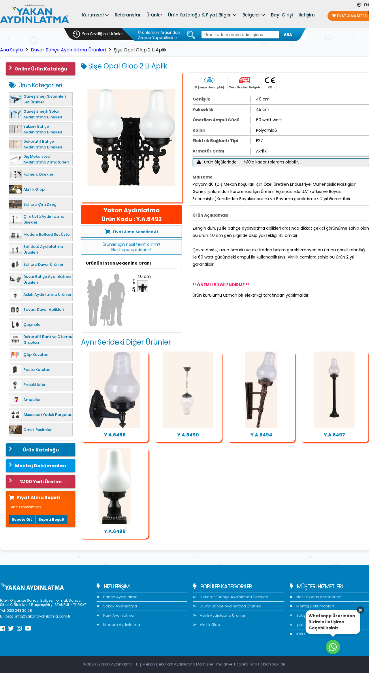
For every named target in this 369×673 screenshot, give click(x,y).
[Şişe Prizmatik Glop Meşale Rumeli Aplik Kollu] (261, 390)
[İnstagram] (19, 628)
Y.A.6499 (115, 531)
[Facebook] (2, 628)
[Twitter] (11, 628)
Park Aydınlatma (118, 615)
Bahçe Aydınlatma (120, 597)
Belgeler (251, 15)
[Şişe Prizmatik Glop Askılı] (188, 390)
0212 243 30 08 (19, 610)
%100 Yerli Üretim (41, 481)
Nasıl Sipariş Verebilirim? (318, 597)
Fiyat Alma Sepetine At (135, 232)
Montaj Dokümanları (40, 465)
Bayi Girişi (282, 15)
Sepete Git (22, 519)
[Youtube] (28, 628)
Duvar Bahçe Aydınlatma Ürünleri (68, 50)
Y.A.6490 (188, 435)
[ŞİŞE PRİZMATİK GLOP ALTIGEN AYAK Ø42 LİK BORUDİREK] (334, 390)
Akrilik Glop (209, 624)
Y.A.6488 (115, 435)
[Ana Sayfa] (34, 15)
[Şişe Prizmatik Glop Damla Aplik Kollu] (114, 390)
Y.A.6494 (261, 435)
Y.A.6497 (334, 435)
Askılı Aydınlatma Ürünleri (222, 615)
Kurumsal (93, 15)
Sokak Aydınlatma (119, 606)
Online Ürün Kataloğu (40, 69)
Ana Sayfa (11, 50)
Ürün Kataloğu (41, 450)
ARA (288, 35)
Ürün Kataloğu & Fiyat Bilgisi (199, 15)
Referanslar (128, 15)
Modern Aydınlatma (121, 624)
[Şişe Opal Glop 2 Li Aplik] (131, 137)
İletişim (307, 15)
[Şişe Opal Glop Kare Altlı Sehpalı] (114, 486)
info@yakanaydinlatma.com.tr (42, 616)
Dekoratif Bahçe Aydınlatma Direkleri (233, 597)
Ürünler (154, 15)
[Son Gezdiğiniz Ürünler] (97, 34)
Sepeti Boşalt (52, 519)
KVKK (300, 634)
